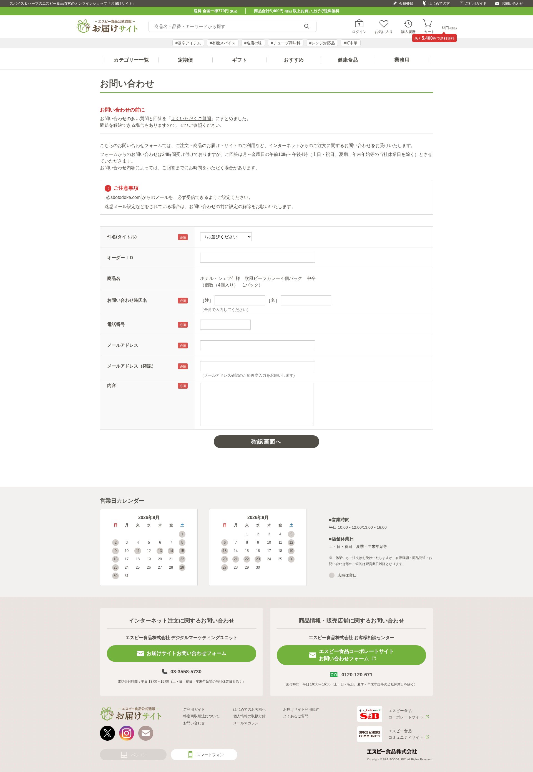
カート (429, 32)
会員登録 (406, 3)
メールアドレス (122, 345)
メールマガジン (245, 723)
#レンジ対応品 (322, 43)
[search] (306, 26)
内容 (111, 385)
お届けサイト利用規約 (301, 709)
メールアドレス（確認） (131, 366)
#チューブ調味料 (285, 43)
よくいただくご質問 (191, 118)
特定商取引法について (201, 716)
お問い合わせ (512, 3)
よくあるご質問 (295, 716)
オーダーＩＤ (120, 257)
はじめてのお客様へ (249, 709)
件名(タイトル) (122, 236)
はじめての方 (439, 3)
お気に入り (384, 32)
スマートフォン (210, 755)
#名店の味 (253, 43)
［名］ (273, 300)
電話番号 (116, 324)
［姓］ (206, 300)
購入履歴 (408, 32)
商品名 (113, 278)
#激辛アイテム (188, 43)
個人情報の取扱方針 (249, 716)
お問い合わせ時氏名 (127, 300)
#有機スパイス (222, 43)
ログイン (359, 32)
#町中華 (351, 43)
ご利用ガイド (476, 3)
